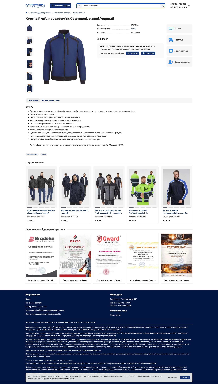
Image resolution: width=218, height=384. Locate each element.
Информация (33, 294)
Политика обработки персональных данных (45, 310)
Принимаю (185, 377)
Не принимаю (172, 377)
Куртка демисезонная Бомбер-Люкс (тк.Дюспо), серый (41, 211)
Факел (133, 29)
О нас (28, 299)
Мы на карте (115, 315)
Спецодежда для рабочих (40, 13)
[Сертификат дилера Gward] (109, 255)
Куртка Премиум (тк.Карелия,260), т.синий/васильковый (175, 211)
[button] (29, 24)
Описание (33, 100)
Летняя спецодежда (62, 13)
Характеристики (51, 100)
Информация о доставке (36, 307)
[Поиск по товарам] (162, 6)
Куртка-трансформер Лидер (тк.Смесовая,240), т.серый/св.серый (108, 211)
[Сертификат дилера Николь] (176, 255)
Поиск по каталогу (34, 303)
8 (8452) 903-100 (178, 4)
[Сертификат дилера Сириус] (143, 255)
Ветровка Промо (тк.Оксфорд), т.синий (75, 211)
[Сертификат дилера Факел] (75, 255)
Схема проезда (118, 310)
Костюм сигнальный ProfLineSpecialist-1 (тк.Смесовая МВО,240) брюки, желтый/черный (143, 211)
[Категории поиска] (79, 6)
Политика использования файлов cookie (43, 314)
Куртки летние (79, 13)
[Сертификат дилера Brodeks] (41, 255)
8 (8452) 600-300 (178, 7)
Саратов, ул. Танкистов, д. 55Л (123, 299)
